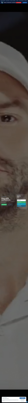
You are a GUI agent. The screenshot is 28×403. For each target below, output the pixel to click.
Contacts (11, 0)
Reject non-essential (22, 399)
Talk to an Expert (10, 204)
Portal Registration (19, 2)
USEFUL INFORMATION (21, 0)
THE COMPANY (14, 0)
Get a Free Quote (4, 204)
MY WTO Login (25, 2)
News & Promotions (3, 0)
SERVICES (17, 0)
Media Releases (7, 0)
